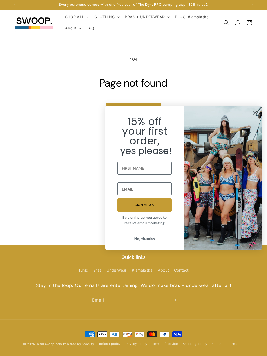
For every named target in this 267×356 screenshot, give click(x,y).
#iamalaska (142, 270)
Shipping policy (195, 344)
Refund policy (109, 344)
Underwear (117, 270)
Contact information (228, 344)
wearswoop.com (49, 344)
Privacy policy (136, 344)
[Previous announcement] (15, 5)
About (163, 270)
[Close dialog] (255, 112)
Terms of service (165, 344)
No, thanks (144, 238)
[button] (77, 16)
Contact (181, 270)
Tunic (83, 270)
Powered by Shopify (78, 344)
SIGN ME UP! (144, 205)
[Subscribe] (174, 300)
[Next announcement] (252, 5)
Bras (97, 270)
